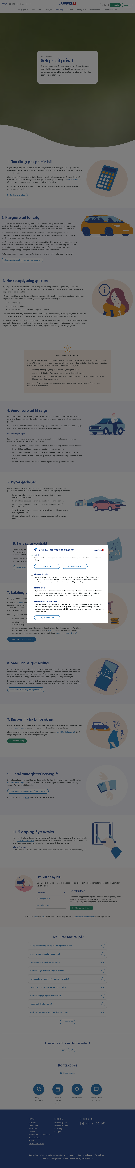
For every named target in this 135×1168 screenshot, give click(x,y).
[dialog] (67, 584)
